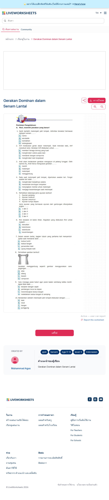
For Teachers (76, 430)
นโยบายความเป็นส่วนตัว (87, 485)
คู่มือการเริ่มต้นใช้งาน (81, 420)
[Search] (5, 20)
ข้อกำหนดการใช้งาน (66, 485)
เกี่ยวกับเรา (11, 458)
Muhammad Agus (21, 368)
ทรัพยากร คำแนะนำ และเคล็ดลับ (21, 473)
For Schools (76, 440)
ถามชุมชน (11, 463)
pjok (44, 352)
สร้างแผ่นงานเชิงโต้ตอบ (17, 420)
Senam (54, 352)
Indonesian (91, 352)
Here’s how (79, 4)
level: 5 (78, 352)
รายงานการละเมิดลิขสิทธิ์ (50, 458)
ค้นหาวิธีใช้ (11, 468)
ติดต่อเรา (42, 463)
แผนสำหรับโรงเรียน (47, 425)
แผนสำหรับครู (45, 420)
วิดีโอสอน (75, 425)
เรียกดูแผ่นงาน (13, 425)
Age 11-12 (66, 352)
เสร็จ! (54, 332)
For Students (76, 435)
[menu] (105, 12)
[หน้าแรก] (19, 12)
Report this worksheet (94, 320)
